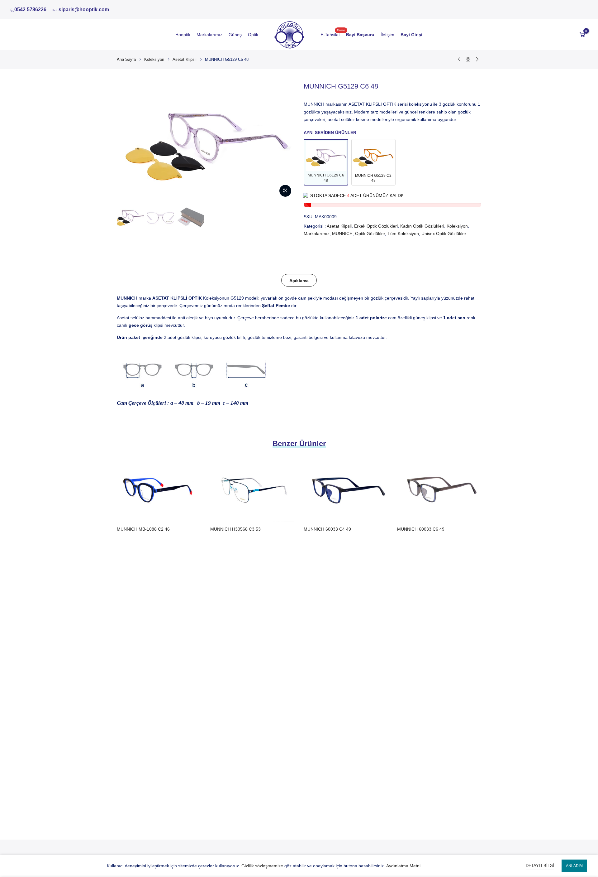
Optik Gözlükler (370, 233)
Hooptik (182, 34)
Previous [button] (127, 141)
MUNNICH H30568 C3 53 (235, 529)
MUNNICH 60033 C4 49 (327, 529)
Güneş (235, 34)
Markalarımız (209, 34)
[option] (130, 216)
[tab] (299, 280)
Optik (253, 34)
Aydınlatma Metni (403, 865)
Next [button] (284, 141)
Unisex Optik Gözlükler (443, 233)
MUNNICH (342, 233)
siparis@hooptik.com (84, 9)
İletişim (387, 34)
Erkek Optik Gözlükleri (376, 226)
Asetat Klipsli (185, 59)
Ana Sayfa (126, 59)
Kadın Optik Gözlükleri (422, 226)
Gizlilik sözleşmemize (262, 865)
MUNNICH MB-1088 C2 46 (143, 529)
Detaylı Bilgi (540, 865)
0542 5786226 (30, 9)
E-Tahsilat (330, 34)
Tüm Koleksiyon (403, 233)
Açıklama (299, 280)
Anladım (574, 866)
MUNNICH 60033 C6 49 (420, 529)
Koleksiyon (154, 59)
